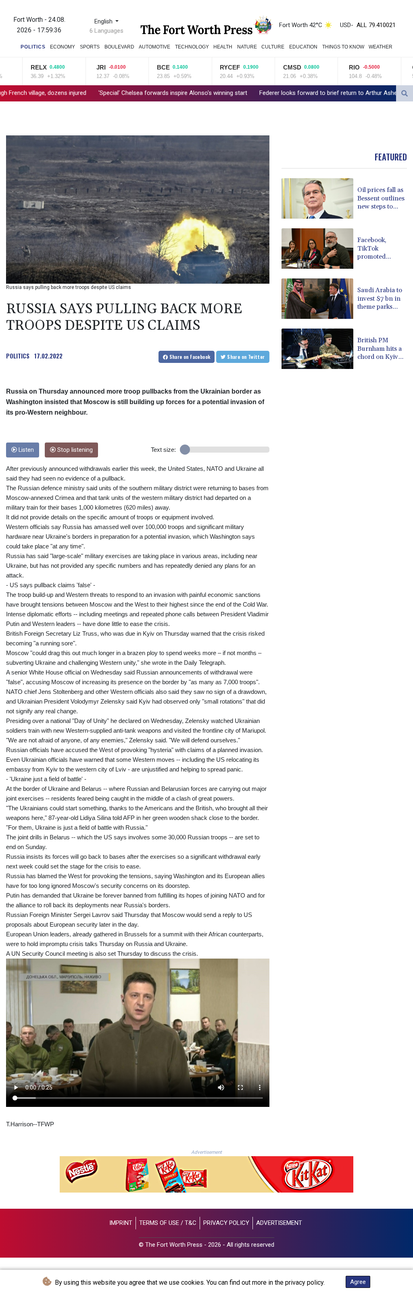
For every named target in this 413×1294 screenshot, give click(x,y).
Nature (247, 47)
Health (222, 47)
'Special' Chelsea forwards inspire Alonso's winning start (86, 93)
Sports (90, 47)
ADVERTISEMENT (279, 1223)
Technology (192, 47)
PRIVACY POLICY (226, 1223)
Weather (380, 47)
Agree (358, 1282)
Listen (25, 450)
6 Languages (106, 30)
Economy (62, 47)
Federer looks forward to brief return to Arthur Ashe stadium (253, 93)
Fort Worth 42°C (300, 25)
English (104, 21)
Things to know (343, 47)
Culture (272, 47)
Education (303, 47)
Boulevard (119, 47)
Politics (33, 47)
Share (189, 356)
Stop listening (74, 450)
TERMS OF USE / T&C (167, 1223)
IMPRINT (120, 1223)
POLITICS (17, 355)
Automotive (154, 47)
